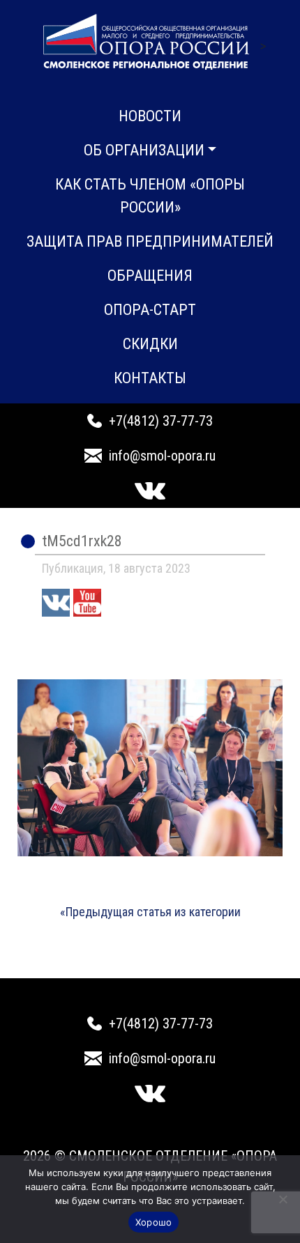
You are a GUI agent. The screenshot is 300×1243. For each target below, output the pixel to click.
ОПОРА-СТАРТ (150, 309)
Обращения (150, 275)
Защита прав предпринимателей (150, 241)
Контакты (150, 378)
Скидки (150, 344)
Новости (150, 116)
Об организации (144, 150)
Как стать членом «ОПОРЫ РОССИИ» (150, 196)
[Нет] (283, 1199)
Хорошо (153, 1222)
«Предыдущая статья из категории (150, 911)
